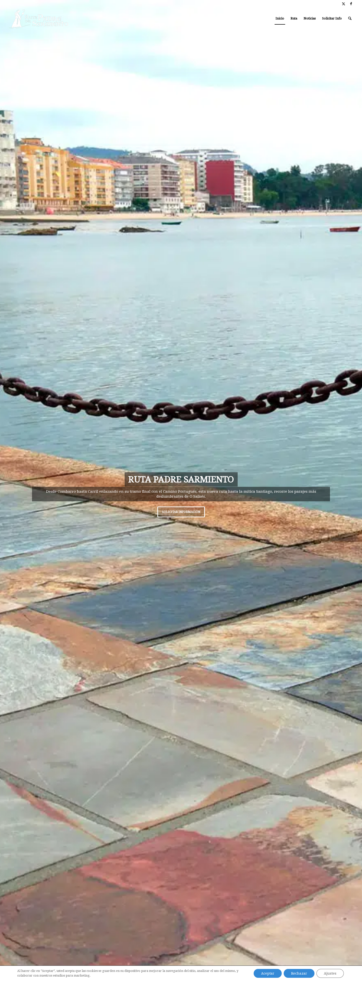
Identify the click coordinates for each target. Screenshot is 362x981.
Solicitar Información (299, 514)
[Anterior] (11, 490)
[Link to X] (343, 3)
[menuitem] (279, 18)
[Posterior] (351, 490)
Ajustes (330, 973)
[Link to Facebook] (351, 3)
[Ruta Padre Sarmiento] (39, 18)
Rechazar (299, 973)
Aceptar (267, 973)
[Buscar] (350, 18)
